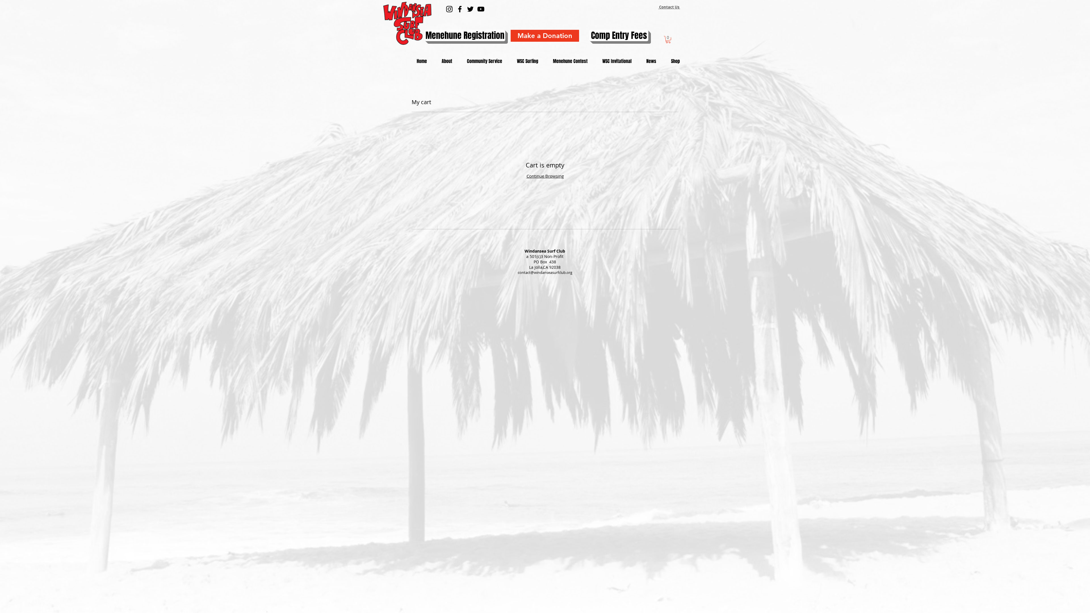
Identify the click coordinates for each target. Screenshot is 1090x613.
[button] (668, 39)
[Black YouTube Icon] (481, 9)
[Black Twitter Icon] (470, 9)
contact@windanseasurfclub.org (545, 272)
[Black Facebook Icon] (460, 9)
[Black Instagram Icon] (449, 9)
